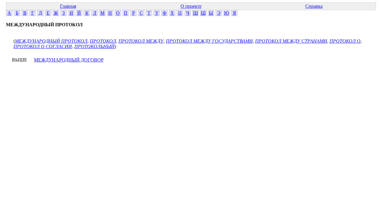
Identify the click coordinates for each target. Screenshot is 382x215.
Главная (68, 6)
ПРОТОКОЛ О (345, 41)
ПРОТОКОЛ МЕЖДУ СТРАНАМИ (291, 41)
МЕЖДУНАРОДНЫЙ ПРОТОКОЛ (51, 41)
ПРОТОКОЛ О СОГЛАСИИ (42, 46)
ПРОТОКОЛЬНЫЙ (94, 46)
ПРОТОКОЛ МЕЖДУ (141, 41)
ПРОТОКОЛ (103, 41)
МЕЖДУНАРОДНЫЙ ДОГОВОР (69, 59)
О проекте (191, 6)
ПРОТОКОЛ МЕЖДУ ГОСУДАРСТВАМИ (209, 41)
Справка (314, 6)
